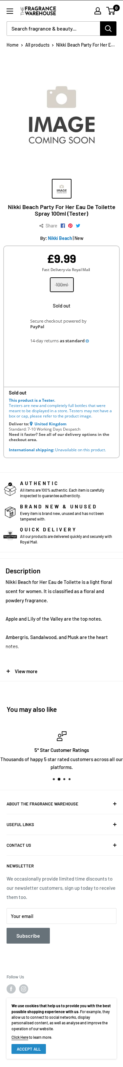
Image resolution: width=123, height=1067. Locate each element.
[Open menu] (10, 11)
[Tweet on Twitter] (78, 225)
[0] (111, 11)
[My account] (97, 10)
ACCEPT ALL (29, 1049)
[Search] (108, 28)
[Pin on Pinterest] (70, 225)
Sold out (62, 306)
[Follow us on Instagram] (23, 988)
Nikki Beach (60, 238)
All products (37, 45)
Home (13, 45)
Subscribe (28, 935)
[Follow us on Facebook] (11, 988)
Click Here (19, 1037)
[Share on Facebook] (63, 225)
